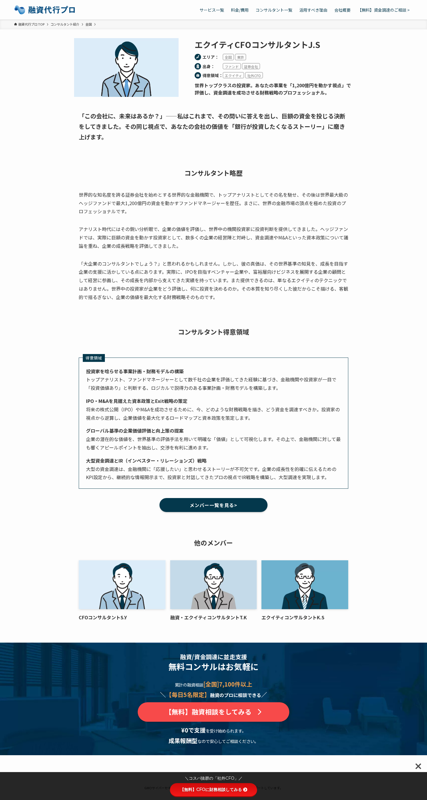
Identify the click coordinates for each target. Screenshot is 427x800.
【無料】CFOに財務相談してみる (211, 789)
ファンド (232, 66)
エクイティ (233, 75)
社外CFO (254, 75)
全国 (228, 57)
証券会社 (251, 66)
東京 (240, 57)
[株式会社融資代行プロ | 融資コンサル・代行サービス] (44, 10)
